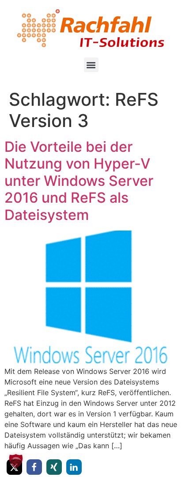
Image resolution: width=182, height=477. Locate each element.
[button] (91, 65)
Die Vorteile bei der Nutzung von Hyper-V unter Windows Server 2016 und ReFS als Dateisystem (78, 180)
